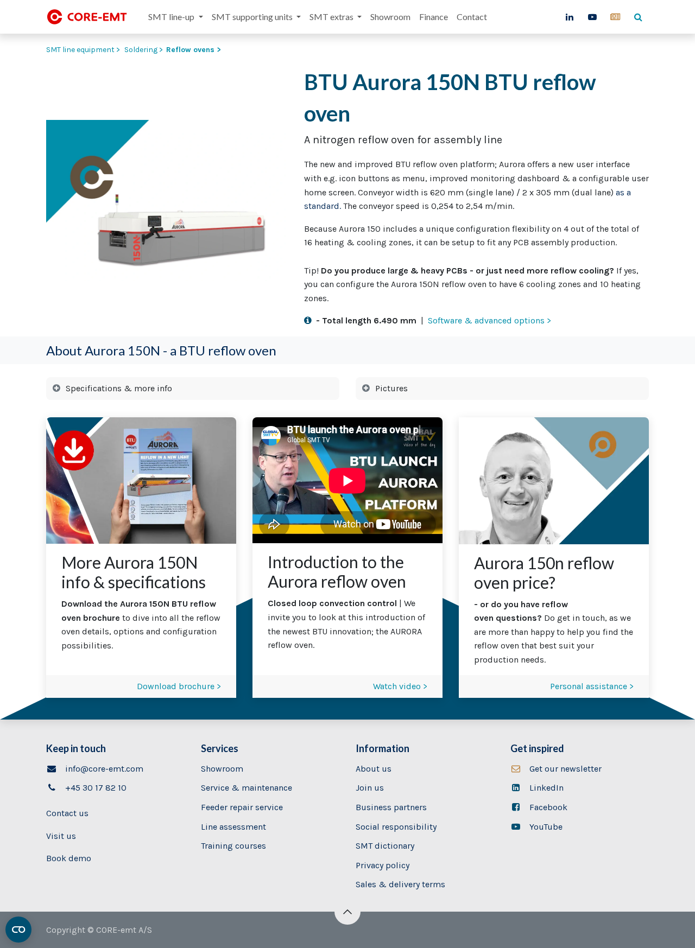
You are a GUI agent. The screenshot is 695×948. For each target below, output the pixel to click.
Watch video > (400, 686)
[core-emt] (615, 17)
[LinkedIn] (569, 17)
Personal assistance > (592, 686)
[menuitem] (175, 16)
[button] (347, 912)
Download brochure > (179, 686)
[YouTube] (592, 17)
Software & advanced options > (489, 320)
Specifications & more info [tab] (119, 388)
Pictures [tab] (391, 388)
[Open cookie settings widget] (18, 930)
